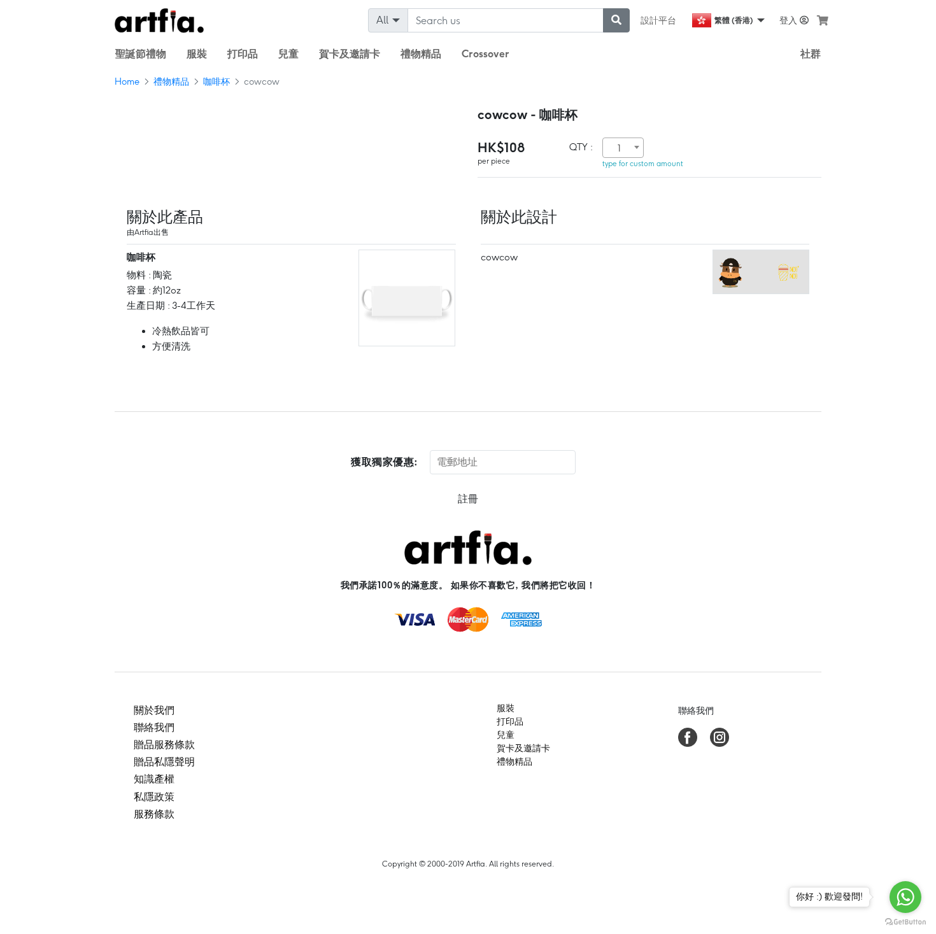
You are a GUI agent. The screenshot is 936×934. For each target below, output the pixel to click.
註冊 (468, 499)
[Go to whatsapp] (905, 897)
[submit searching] (616, 20)
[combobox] (623, 148)
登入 (789, 20)
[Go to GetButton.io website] (905, 921)
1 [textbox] (619, 148)
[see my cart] (822, 20)
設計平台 (658, 20)
